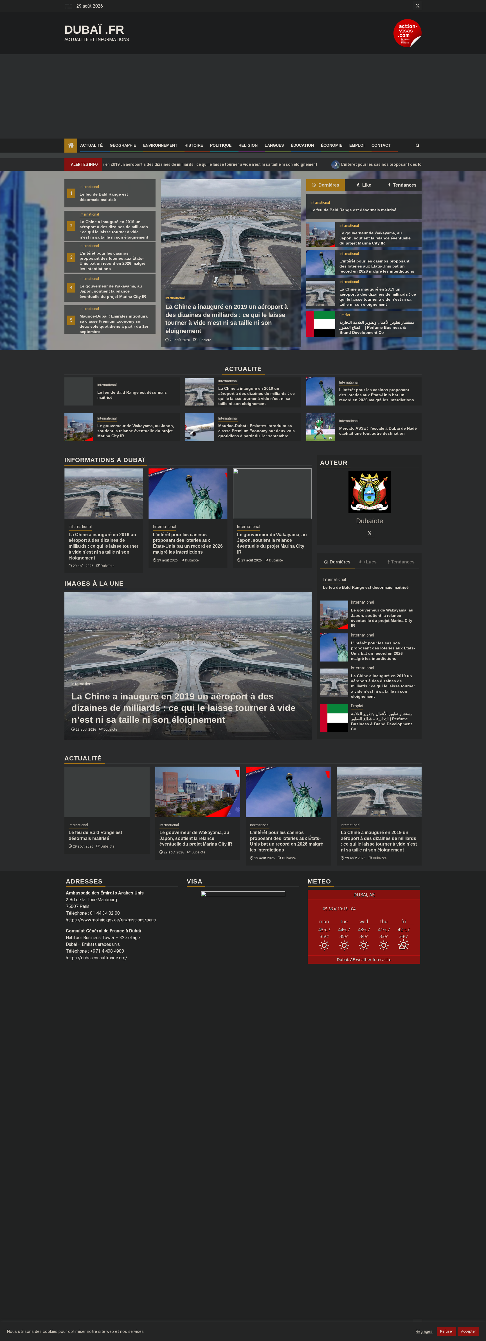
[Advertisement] (243, 96)
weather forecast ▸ (364, 959)
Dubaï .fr (94, 29)
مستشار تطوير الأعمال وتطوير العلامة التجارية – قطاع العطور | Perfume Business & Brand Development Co (377, 327)
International (89, 187)
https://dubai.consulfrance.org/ (96, 958)
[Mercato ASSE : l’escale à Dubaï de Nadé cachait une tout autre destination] (320, 427)
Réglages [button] (424, 1331)
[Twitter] (369, 533)
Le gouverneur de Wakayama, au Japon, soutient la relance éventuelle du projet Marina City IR (113, 291)
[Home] (71, 146)
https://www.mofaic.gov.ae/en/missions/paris (111, 920)
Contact (381, 145)
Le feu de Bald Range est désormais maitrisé (353, 210)
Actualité (91, 145)
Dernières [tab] (328, 185)
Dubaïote (204, 340)
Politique (220, 145)
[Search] (417, 145)
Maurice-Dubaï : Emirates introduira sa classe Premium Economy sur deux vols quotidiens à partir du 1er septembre (256, 430)
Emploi (356, 145)
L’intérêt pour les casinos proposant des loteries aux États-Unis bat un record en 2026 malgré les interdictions (370, 164)
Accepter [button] (468, 1331)
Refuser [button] (446, 1331)
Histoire (193, 145)
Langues (274, 145)
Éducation (302, 145)
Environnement (160, 145)
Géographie (123, 145)
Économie (331, 145)
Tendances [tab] (404, 185)
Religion (248, 145)
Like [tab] (366, 185)
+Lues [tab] (370, 561)
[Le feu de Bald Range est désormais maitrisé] (78, 391)
